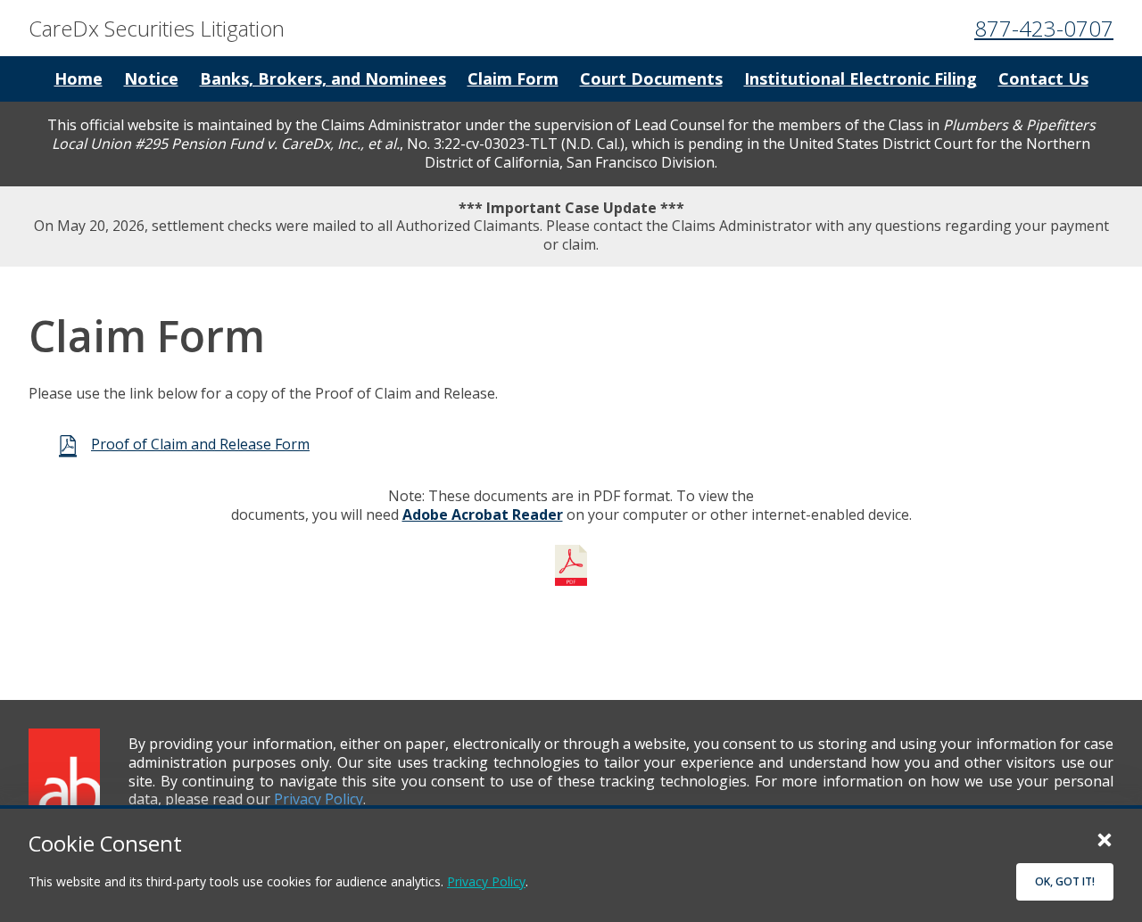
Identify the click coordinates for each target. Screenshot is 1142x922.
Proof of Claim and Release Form (200, 444)
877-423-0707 (1043, 28)
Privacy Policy (486, 881)
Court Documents (651, 78)
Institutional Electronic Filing (860, 78)
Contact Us (1043, 78)
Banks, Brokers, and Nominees (323, 78)
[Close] (1104, 839)
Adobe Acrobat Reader (482, 514)
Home (78, 78)
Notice (151, 78)
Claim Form (513, 78)
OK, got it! (1065, 881)
